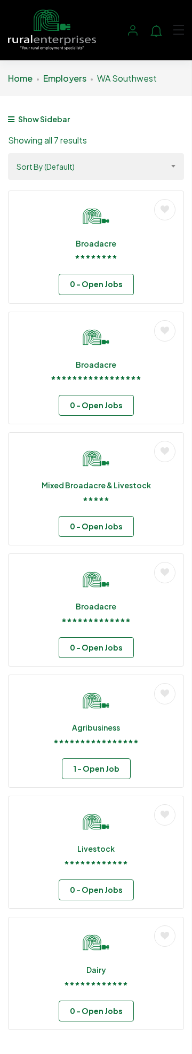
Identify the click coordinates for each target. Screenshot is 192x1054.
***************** (96, 379)
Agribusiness (96, 727)
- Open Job (96, 768)
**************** (96, 742)
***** (96, 500)
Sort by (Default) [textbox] (46, 166)
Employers (64, 78)
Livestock (96, 848)
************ (96, 864)
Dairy (96, 969)
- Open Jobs (96, 284)
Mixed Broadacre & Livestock (96, 485)
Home (20, 78)
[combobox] (96, 166)
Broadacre (96, 243)
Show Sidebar (43, 119)
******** (96, 258)
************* (96, 621)
